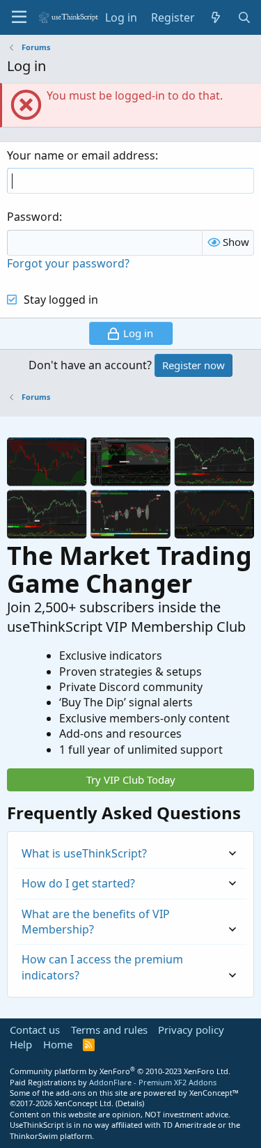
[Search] (244, 17)
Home (57, 1044)
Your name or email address (81, 155)
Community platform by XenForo (120, 1071)
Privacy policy (191, 1030)
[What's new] (216, 17)
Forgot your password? (68, 263)
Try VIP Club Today (130, 779)
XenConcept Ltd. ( (86, 1103)
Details (130, 1103)
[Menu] (19, 17)
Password (33, 216)
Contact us (35, 1030)
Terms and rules (109, 1030)
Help (21, 1044)
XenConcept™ (214, 1092)
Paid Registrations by (113, 1082)
